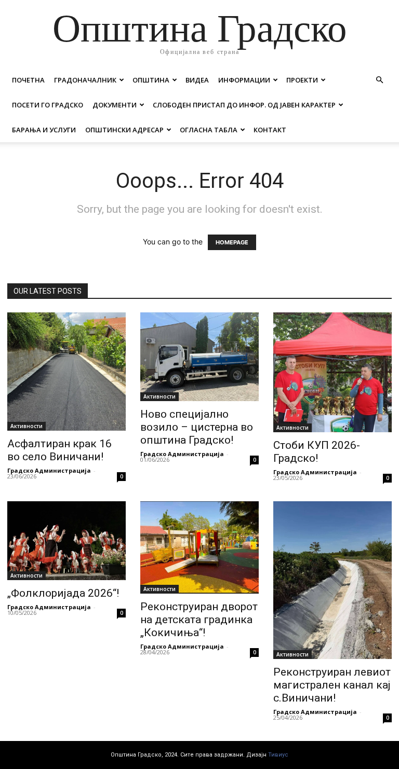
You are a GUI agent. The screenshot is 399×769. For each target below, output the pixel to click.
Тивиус (278, 754)
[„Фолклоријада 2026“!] (66, 540)
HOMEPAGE (232, 242)
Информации (244, 80)
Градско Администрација (49, 470)
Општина (150, 80)
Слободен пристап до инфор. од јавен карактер (244, 104)
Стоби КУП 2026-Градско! (316, 451)
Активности (26, 426)
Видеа (197, 80)
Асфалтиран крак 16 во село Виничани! (59, 450)
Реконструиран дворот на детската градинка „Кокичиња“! (199, 619)
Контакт (270, 129)
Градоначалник (85, 80)
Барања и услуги (44, 129)
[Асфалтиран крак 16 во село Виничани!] (66, 371)
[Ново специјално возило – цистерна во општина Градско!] (199, 356)
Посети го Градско (47, 104)
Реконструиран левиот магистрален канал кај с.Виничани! (332, 685)
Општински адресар (124, 129)
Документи (114, 104)
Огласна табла (208, 129)
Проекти (302, 80)
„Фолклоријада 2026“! (63, 593)
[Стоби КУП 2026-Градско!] (332, 372)
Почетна (28, 80)
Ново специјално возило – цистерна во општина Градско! (196, 427)
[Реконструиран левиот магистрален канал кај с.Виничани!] (332, 580)
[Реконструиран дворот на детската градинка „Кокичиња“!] (199, 547)
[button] (379, 80)
